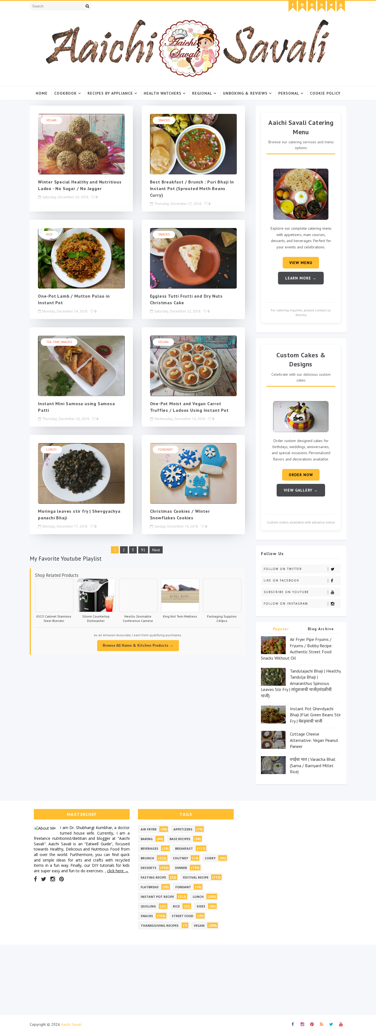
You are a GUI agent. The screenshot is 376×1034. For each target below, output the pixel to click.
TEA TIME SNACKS (59, 342)
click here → (118, 870)
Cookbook (65, 93)
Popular (281, 628)
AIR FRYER (149, 829)
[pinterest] (312, 6)
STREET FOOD (182, 916)
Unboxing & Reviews (245, 93)
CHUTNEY (180, 858)
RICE (49, 234)
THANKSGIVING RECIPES (160, 925)
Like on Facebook (281, 580)
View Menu (300, 262)
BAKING (147, 839)
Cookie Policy (325, 93)
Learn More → (301, 278)
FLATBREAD (150, 887)
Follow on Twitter (283, 569)
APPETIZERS (182, 829)
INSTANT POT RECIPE (157, 897)
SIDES (201, 906)
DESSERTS (148, 868)
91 (143, 549)
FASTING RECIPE (153, 877)
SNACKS (164, 120)
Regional (202, 93)
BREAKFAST (184, 848)
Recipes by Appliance (110, 93)
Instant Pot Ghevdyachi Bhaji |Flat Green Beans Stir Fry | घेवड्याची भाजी (315, 715)
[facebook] (292, 6)
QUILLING (148, 906)
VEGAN (51, 120)
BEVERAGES (149, 848)
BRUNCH (147, 858)
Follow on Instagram (286, 603)
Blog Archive (321, 628)
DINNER (181, 868)
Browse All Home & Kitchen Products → (138, 645)
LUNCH (51, 449)
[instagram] (302, 6)
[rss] (321, 6)
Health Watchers (162, 93)
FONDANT (165, 449)
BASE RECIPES (180, 839)
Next (156, 549)
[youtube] (341, 6)
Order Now (301, 474)
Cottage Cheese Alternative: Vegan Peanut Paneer (314, 740)
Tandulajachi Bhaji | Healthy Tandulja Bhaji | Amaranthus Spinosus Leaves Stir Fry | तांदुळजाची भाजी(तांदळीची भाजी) (301, 683)
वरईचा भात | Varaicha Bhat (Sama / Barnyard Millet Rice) (313, 765)
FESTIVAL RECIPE (195, 877)
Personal (288, 93)
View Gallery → (301, 490)
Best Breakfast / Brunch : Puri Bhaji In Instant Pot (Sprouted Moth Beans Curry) (192, 188)
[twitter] (331, 6)
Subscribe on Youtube (286, 592)
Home (42, 93)
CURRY (210, 858)
